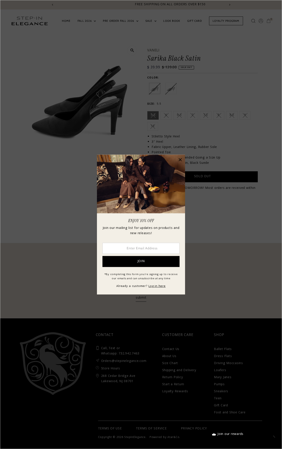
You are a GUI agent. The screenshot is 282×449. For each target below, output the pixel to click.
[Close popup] (180, 159)
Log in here (156, 286)
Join (141, 261)
